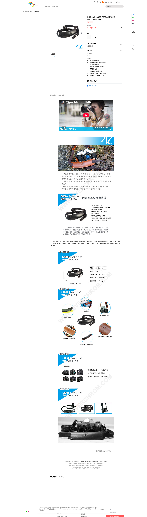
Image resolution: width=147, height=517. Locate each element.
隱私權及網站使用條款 (62, 516)
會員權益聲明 (84, 516)
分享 (90, 85)
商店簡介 (59, 514)
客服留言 (83, 514)
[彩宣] (32, 4)
